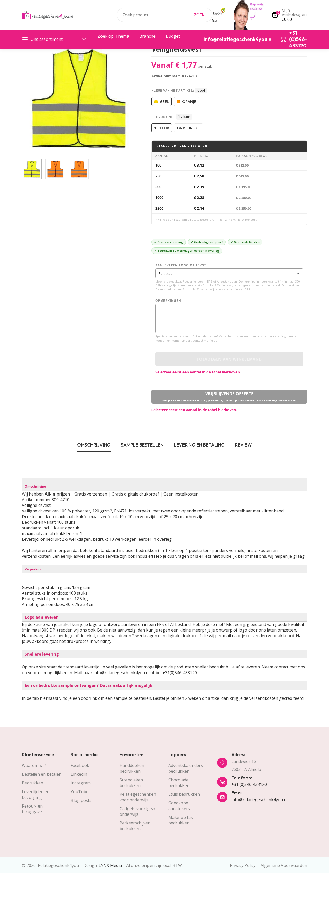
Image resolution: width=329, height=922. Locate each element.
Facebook (80, 765)
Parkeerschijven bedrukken (135, 825)
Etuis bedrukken (184, 794)
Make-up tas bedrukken (180, 820)
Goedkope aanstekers (179, 805)
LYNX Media (110, 865)
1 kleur (161, 127)
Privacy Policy (242, 865)
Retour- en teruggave (32, 808)
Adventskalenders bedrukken (185, 768)
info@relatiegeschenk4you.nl (259, 799)
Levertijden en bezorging (35, 794)
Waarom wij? (34, 765)
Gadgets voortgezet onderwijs (139, 811)
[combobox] (164, 15)
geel (164, 101)
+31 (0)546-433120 (249, 784)
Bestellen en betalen (41, 774)
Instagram (81, 783)
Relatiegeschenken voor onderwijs (138, 797)
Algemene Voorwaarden (284, 865)
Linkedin (79, 774)
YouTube (79, 791)
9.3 (214, 20)
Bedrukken (32, 783)
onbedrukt (188, 127)
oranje (189, 101)
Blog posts (81, 800)
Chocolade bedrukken (178, 782)
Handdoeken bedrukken (132, 768)
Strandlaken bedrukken (131, 782)
